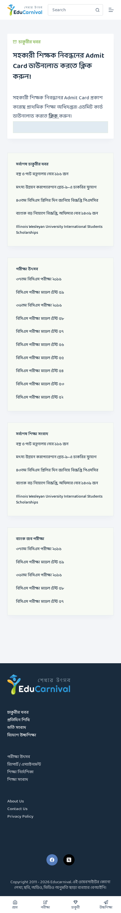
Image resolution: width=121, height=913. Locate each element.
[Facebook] (52, 859)
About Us (15, 801)
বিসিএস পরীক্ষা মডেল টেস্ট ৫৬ (40, 345)
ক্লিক (54, 116)
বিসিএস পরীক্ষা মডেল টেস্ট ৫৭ (40, 332)
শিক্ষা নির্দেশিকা (20, 772)
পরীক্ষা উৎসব (18, 757)
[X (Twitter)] (69, 859)
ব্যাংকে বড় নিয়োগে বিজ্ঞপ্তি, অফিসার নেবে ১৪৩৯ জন (57, 213)
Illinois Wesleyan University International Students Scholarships (59, 230)
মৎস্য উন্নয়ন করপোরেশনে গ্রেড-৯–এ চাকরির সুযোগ (56, 187)
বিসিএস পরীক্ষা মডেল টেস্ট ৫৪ (40, 371)
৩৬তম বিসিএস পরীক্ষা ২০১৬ (39, 305)
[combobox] (70, 9)
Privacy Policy (20, 816)
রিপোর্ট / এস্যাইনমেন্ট (24, 764)
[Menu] (111, 9)
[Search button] (97, 10)
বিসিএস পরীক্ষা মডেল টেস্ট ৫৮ (40, 319)
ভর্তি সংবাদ (16, 727)
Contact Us (17, 809)
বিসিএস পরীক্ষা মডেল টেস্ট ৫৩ (40, 384)
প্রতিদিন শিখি (18, 720)
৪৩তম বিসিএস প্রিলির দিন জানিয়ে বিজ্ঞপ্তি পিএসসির (57, 200)
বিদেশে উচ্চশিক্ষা (21, 735)
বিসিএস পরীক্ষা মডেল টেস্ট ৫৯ (40, 292)
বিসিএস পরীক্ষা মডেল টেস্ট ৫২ (39, 397)
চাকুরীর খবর (30, 42)
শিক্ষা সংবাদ (17, 779)
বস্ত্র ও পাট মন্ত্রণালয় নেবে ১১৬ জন (42, 174)
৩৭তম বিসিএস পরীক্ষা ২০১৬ (38, 279)
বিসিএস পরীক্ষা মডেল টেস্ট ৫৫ (40, 358)
